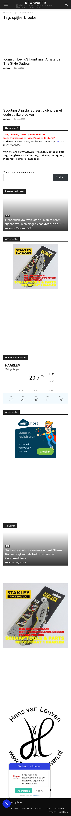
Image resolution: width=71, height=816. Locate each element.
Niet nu (39, 790)
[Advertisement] (31, 325)
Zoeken (60, 177)
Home (6, 12)
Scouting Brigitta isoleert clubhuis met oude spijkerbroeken (32, 112)
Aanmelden (24, 790)
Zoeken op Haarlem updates (18, 172)
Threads (40, 151)
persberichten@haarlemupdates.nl (32, 141)
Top (7, 216)
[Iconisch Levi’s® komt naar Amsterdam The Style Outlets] (35, 39)
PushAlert (35, 796)
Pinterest (9, 158)
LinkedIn (44, 155)
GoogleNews (16, 155)
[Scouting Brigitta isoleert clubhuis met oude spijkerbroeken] (35, 90)
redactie (7, 68)
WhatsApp (27, 151)
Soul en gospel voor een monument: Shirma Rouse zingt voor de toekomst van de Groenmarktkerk (33, 554)
